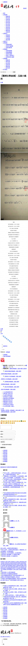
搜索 (14, 72)
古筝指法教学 (9, 44)
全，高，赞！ (15, 520)
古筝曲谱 (5, 49)
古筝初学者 (21, 561)
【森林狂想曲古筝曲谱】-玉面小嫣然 (9, 373)
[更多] (3, 336)
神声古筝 (8, 17)
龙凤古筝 (8, 27)
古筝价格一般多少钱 (8, 393)
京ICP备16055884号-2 (5, 636)
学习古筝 (5, 566)
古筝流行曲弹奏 (9, 46)
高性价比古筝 (16, 564)
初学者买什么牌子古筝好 (6, 561)
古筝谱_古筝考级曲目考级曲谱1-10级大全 (10, 576)
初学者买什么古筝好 (8, 396)
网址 (2, 436)
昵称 (2, 431)
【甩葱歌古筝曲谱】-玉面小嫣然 (8, 384)
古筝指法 (21, 564)
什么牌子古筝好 (15, 569)
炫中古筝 (8, 25)
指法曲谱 (5, 461)
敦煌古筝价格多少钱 (8, 399)
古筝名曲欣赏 (9, 47)
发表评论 (5, 346)
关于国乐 (5, 69)
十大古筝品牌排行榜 (8, 392)
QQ (1, 439)
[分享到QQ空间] (5, 337)
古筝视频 (5, 42)
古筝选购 (8, 35)
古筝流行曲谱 (9, 53)
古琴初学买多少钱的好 (8, 404)
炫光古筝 (8, 24)
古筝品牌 (5, 14)
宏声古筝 (8, 22)
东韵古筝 (8, 31)
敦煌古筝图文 (16, 566)
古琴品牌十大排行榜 (8, 403)
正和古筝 (8, 19)
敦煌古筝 (8, 16)
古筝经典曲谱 (9, 52)
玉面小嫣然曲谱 (6, 356)
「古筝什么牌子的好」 (20, 595)
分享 (2, 333)
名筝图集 (5, 58)
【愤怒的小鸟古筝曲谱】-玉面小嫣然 (9, 379)
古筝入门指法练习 (10, 55)
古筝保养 (8, 36)
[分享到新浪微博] (6, 338)
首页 (4, 13)
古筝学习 (5, 41)
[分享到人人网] (9, 340)
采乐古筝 (8, 21)
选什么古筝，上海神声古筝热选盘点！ (9, 548)
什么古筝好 (18, 568)
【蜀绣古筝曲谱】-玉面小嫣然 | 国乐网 (18, 368)
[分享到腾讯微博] (8, 339)
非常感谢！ (14, 537)
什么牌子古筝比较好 (8, 395)
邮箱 (2, 434)
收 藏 (2, 82)
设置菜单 (5, 1)
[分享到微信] (11, 342)
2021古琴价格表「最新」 (9, 406)
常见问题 (8, 39)
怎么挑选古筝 (21, 566)
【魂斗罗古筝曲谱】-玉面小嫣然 (8, 389)
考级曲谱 (5, 459)
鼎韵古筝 (8, 30)
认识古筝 (8, 38)
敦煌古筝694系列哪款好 (8, 398)
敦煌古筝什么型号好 (8, 401)
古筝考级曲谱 (9, 50)
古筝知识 (5, 33)
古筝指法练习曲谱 (10, 57)
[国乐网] (12, 634)
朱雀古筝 (8, 28)
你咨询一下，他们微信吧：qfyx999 (16, 530)
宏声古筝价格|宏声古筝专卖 (8, 564)
